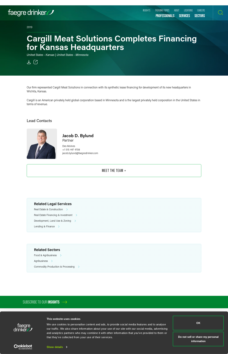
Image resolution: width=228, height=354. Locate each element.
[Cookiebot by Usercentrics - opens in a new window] (23, 347)
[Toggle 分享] (35, 62)
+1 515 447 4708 (71, 149)
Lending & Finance (44, 226)
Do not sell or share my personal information (198, 338)
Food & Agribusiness (45, 255)
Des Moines (68, 146)
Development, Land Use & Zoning (52, 220)
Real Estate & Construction (48, 209)
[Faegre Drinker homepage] (31, 12)
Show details (55, 346)
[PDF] (28, 62)
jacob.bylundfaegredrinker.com (80, 153)
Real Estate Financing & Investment (53, 215)
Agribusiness (41, 261)
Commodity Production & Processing (54, 266)
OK (198, 322)
